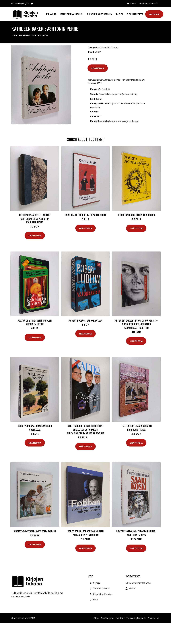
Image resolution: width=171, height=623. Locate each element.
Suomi (133, 3)
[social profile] (32, 3)
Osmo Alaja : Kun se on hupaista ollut (85, 215)
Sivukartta (153, 618)
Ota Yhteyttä (135, 14)
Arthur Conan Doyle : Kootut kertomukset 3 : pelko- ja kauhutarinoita (35, 218)
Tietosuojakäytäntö (136, 618)
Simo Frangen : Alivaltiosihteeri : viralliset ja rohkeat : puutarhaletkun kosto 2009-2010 (85, 429)
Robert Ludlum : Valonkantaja (85, 320)
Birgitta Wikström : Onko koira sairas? (35, 531)
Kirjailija (51, 14)
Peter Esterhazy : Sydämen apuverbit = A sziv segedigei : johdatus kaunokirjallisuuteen (136, 324)
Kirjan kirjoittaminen (99, 14)
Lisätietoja (97, 68)
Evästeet (120, 618)
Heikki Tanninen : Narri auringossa (136, 215)
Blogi (119, 14)
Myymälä (154, 14)
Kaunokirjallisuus (71, 14)
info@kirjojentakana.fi (148, 3)
